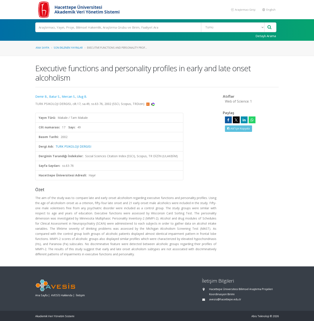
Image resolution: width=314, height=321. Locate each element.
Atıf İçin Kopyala (240, 128)
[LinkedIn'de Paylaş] (244, 119)
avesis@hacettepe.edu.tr (225, 299)
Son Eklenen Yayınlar (68, 47)
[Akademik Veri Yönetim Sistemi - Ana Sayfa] (44, 9)
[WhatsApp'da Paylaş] (252, 119)
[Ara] (269, 27)
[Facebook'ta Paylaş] (228, 119)
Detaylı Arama (265, 36)
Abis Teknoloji (260, 316)
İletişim (80, 295)
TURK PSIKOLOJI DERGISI (73, 146)
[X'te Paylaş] (236, 119)
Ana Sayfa (42, 47)
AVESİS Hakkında (61, 295)
